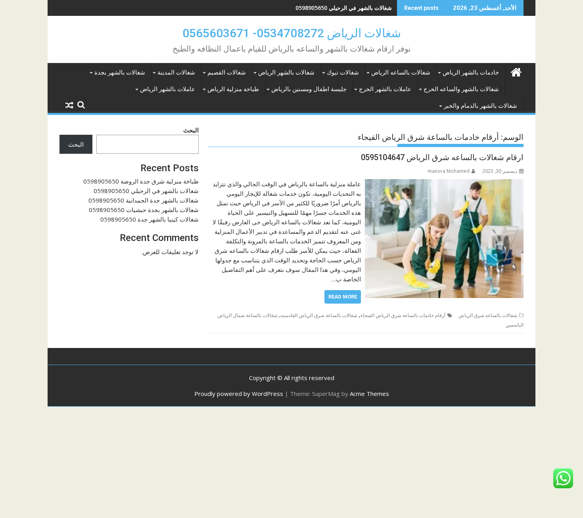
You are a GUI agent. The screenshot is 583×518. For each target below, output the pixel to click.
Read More (342, 297)
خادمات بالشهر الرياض (471, 72)
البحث (191, 130)
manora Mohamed (449, 171)
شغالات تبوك (343, 72)
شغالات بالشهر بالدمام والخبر (480, 105)
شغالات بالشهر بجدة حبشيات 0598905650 (144, 210)
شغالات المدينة (176, 72)
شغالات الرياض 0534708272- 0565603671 (291, 33)
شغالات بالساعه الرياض (400, 72)
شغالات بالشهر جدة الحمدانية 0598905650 (143, 200)
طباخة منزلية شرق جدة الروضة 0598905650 (141, 181)
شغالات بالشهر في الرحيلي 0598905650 (343, 7)
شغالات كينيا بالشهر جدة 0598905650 (149, 219)
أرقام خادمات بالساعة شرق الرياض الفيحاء (403, 315)
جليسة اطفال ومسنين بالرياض (309, 89)
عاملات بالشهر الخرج (385, 89)
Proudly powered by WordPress (238, 394)
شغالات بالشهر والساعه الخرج (461, 89)
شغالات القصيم (226, 72)
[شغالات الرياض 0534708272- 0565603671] (515, 71)
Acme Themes (369, 394)
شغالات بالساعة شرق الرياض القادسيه (319, 315)
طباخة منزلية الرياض (233, 89)
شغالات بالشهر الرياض (286, 72)
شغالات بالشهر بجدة (119, 72)
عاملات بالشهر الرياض (167, 89)
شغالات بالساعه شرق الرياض (487, 315)
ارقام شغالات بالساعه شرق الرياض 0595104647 (442, 157)
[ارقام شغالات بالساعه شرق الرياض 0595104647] (444, 184)
